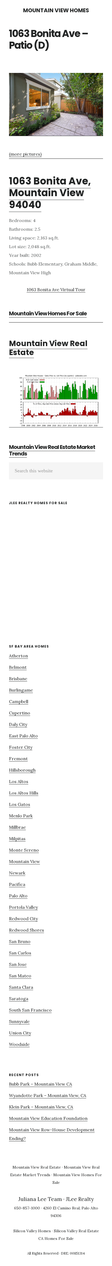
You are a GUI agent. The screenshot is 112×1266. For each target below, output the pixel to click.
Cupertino (19, 713)
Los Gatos (19, 804)
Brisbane (18, 678)
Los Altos (18, 781)
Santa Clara (21, 987)
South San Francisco (30, 1010)
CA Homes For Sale (56, 1238)
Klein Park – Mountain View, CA (41, 1107)
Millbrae (17, 827)
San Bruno (19, 941)
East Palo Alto (23, 735)
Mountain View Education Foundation (48, 1118)
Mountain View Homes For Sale (48, 313)
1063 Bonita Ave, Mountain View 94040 (50, 192)
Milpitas (17, 838)
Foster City (20, 747)
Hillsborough (22, 770)
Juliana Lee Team (40, 1199)
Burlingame (21, 690)
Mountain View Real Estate (48, 348)
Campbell (18, 701)
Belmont (18, 667)
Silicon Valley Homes (32, 1230)
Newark (17, 873)
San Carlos (20, 953)
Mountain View (24, 861)
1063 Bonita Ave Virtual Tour (56, 289)
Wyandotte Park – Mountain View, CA (47, 1095)
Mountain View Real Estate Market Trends (52, 450)
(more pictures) (25, 154)
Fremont (18, 758)
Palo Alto (18, 895)
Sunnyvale (19, 1021)
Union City (20, 1033)
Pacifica (17, 884)
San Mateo (20, 975)
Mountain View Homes (56, 10)
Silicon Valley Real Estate (76, 1230)
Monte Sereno (24, 850)
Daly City (18, 724)
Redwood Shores (26, 930)
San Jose (18, 964)
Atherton (18, 655)
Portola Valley (23, 907)
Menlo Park (21, 815)
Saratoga (18, 998)
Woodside (19, 1044)
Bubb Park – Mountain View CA (40, 1084)
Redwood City (23, 918)
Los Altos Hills (23, 793)
